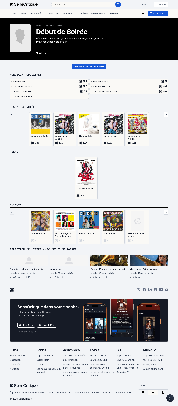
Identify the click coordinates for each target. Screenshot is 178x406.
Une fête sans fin (126, 360)
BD (119, 350)
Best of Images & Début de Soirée (63, 234)
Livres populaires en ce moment (102, 374)
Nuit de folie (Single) (134, 137)
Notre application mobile (34, 392)
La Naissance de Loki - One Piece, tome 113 (128, 366)
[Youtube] (166, 290)
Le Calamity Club (98, 360)
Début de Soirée (55, 25)
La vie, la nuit (110, 136)
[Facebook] (144, 290)
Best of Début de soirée (136, 234)
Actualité (14, 368)
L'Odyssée (15, 364)
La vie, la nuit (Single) (61, 137)
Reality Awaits (150, 364)
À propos (15, 392)
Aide (70, 392)
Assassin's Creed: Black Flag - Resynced (75, 366)
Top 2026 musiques (153, 355)
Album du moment (153, 368)
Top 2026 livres (98, 355)
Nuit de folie (109, 233)
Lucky (39, 364)
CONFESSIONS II (152, 360)
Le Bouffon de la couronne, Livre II (99, 366)
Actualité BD (123, 372)
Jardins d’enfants (39, 136)
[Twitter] (138, 290)
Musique (149, 350)
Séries (41, 350)
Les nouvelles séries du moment (48, 370)
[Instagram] (150, 290)
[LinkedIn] (161, 290)
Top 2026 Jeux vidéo (74, 355)
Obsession (15, 360)
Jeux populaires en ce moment (75, 374)
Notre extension (57, 392)
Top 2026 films (17, 355)
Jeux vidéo (71, 350)
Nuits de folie (85, 136)
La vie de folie (38, 233)
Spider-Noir (42, 360)
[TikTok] (155, 290)
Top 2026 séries (44, 355)
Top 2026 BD (124, 355)
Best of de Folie (86, 233)
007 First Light (70, 360)
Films (14, 350)
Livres (94, 350)
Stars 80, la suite (84, 188)
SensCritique (41, 25)
